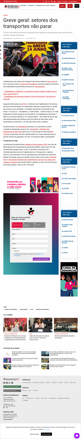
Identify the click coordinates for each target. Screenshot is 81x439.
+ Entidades (25, 400)
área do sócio (70, 6)
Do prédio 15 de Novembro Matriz (67, 69)
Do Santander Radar (68, 151)
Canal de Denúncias (62, 6)
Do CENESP (65, 75)
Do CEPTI (65, 253)
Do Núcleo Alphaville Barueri (68, 126)
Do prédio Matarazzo (68, 58)
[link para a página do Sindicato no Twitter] (46, 1)
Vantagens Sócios (40, 5)
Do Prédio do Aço (67, 193)
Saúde (47, 5)
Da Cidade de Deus (68, 115)
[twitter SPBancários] (4, 383)
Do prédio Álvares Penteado (68, 91)
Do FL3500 (65, 188)
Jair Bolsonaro (40, 87)
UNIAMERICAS (52, 398)
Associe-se (77, 6)
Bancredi (24, 390)
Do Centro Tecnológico (69, 178)
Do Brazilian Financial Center (69, 167)
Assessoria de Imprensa (38, 382)
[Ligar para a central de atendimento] (4, 407)
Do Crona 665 (66, 183)
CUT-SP (24, 104)
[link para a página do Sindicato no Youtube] (54, 1)
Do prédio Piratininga (66, 97)
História (66, 382)
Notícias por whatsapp (12, 386)
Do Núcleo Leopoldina (69, 132)
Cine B (29, 390)
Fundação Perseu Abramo (42, 309)
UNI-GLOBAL (44, 398)
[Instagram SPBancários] (12, 383)
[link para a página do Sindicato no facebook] (43, 1)
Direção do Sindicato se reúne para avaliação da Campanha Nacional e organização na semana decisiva (15, 337)
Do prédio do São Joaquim (67, 225)
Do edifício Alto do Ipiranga (67, 242)
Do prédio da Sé (67, 231)
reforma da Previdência (29, 84)
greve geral (51, 81)
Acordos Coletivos (26, 382)
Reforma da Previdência (11, 309)
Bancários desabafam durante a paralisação (65, 337)
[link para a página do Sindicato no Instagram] (49, 1)
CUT (23, 398)
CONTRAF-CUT (29, 398)
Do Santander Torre (68, 148)
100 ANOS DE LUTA (10, 1)
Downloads (54, 382)
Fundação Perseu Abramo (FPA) (36, 144)
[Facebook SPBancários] (7, 383)
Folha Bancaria (73, 1)
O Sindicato (31, 5)
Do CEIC (64, 173)
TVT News (35, 390)
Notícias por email (11, 390)
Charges (65, 1)
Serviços (52, 5)
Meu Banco (23, 5)
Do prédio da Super (68, 80)
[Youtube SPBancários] (15, 383)
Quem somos (72, 382)
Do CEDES (65, 248)
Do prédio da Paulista (68, 236)
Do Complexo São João (68, 84)
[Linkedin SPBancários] (10, 383)
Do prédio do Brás (67, 219)
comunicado (33, 129)
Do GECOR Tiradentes (69, 63)
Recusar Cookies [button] (34, 434)
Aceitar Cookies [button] (46, 434)
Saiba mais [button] (47, 429)
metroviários (22, 127)
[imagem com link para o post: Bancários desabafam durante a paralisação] (66, 325)
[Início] (11, 7)
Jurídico (59, 1)
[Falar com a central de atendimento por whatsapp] (7, 407)
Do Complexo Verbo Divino (68, 52)
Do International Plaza (69, 120)
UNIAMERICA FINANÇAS (63, 398)
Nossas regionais (8, 419)
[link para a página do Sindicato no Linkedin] (52, 1)
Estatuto (60, 382)
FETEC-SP (37, 398)
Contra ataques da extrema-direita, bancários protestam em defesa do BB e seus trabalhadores (63, 359)
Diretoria (48, 382)
